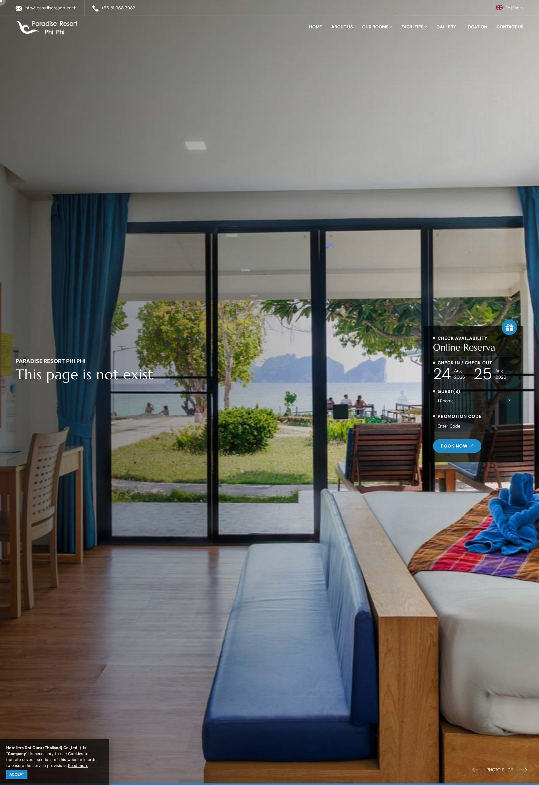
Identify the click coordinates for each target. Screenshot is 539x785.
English (512, 8)
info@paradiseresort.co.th (50, 8)
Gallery (446, 27)
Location (476, 27)
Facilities (412, 27)
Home (315, 27)
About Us (342, 27)
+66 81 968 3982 (118, 8)
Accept (16, 774)
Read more (78, 765)
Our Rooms (375, 27)
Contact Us (510, 27)
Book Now (455, 446)
